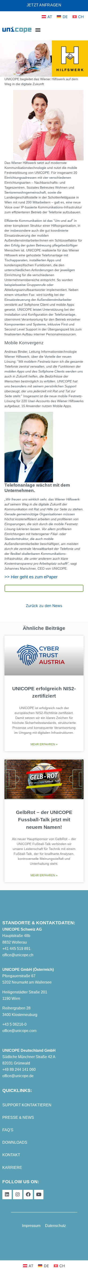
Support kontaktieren (26, 1105)
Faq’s (7, 1130)
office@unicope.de (18, 1076)
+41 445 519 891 (16, 949)
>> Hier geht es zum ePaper (30, 577)
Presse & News (18, 1117)
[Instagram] (17, 1194)
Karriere (12, 1168)
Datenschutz (55, 1226)
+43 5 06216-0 (14, 1024)
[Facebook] (28, 1194)
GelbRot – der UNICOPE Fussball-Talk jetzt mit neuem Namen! (44, 820)
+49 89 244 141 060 (19, 1070)
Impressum (31, 1226)
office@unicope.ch (17, 955)
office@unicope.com (19, 1031)
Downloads (14, 1142)
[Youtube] (38, 1194)
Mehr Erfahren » (44, 744)
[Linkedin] (7, 1194)
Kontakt (11, 1155)
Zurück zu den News (44, 605)
